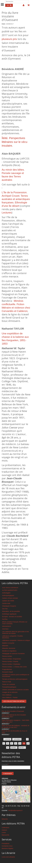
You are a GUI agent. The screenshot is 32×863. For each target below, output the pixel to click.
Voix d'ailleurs (6, 695)
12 (16, 743)
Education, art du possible (11, 611)
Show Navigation (2, 2)
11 (11, 743)
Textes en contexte (8, 684)
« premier (7, 739)
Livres (4, 832)
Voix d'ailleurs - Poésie (9, 697)
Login (22, 6)
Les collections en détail (14, 701)
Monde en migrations (9, 651)
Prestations (5, 843)
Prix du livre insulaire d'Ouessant (13, 711)
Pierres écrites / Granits (10, 661)
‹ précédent (17, 739)
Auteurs (4, 830)
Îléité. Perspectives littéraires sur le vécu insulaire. (14, 142)
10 (7, 743)
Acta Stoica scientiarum (10, 587)
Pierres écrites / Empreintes (11, 659)
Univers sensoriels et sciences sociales (15, 689)
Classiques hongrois (9, 606)
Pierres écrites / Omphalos (11, 664)
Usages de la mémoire (9, 692)
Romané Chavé (7, 672)
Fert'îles (5, 619)
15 (28, 743)
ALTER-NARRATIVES (9, 590)
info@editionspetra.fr (15, 810)
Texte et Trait (6, 682)
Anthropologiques (8, 595)
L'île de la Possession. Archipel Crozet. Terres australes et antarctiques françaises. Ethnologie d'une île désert (16, 199)
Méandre (5, 646)
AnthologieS (6, 593)
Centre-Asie (6, 603)
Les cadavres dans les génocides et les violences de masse (15, 632)
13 (20, 743)
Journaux (5, 629)
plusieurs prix (10, 39)
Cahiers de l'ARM (8, 601)
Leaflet (22, 801)
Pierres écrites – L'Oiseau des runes (14, 667)
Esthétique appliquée (9, 614)
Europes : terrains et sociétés (12, 616)
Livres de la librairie (8, 857)
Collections (5, 827)
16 (8, 747)
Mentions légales (7, 848)
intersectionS (6, 626)
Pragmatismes (7, 669)
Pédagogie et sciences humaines (13, 653)
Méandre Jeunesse (8, 648)
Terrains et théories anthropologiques (14, 679)
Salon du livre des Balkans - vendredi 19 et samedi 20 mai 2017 (15, 726)
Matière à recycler (8, 643)
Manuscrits (5, 835)
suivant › (14, 747)
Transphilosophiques (9, 687)
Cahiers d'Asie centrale (10, 598)
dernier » (22, 747)
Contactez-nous (7, 846)
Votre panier (27, 6)
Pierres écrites (7, 656)
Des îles (5, 609)
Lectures (7, 212)
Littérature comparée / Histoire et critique (16, 640)
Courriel (5, 764)
